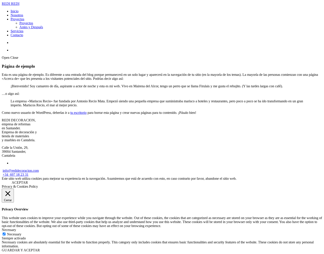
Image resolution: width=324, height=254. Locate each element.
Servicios (17, 31)
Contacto (17, 35)
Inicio (15, 11)
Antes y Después (31, 27)
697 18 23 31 (19, 174)
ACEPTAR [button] (20, 182)
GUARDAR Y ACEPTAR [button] (21, 250)
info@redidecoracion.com (21, 170)
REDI (6, 4)
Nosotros (17, 15)
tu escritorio (78, 113)
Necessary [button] (9, 230)
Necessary (14, 234)
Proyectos (17, 19)
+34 (6, 174)
